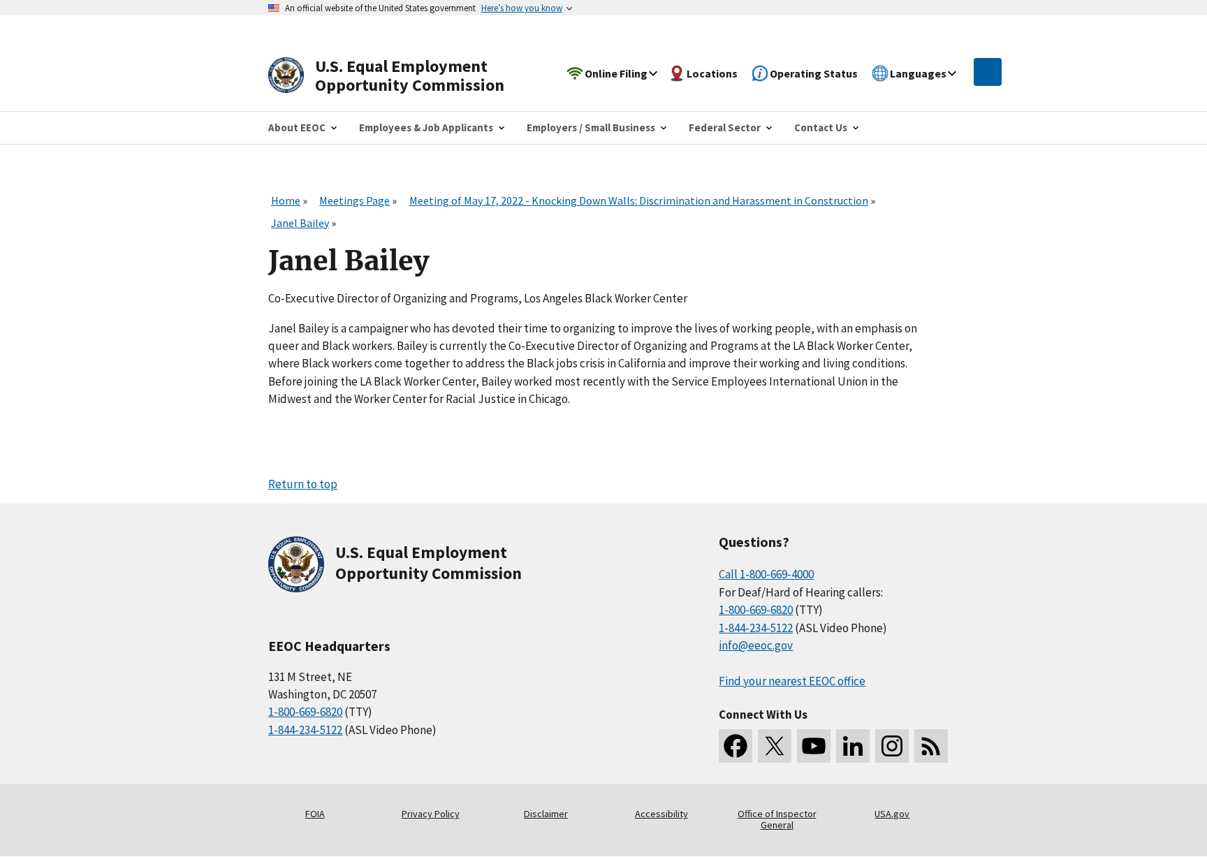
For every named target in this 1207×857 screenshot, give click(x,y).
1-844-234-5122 (305, 730)
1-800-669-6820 (305, 711)
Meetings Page (354, 200)
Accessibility (661, 813)
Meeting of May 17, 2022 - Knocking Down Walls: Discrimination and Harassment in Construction (638, 200)
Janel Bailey (300, 223)
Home (285, 200)
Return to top (302, 484)
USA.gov (892, 813)
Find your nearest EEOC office (792, 681)
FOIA (315, 813)
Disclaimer (546, 813)
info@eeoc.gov (756, 645)
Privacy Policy (431, 813)
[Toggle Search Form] (988, 72)
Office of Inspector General (777, 819)
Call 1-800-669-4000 (766, 574)
